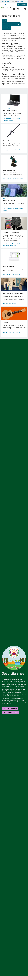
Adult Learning (6, 245)
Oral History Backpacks (11, 232)
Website (4, 198)
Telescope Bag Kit (9, 170)
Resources (11, 120)
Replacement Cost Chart (11, 71)
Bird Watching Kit (9, 200)
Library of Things (6, 150)
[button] (2, 4)
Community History (13, 245)
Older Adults (8, 118)
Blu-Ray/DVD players (10, 110)
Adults (4, 118)
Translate (21, 1)
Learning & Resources (19, 178)
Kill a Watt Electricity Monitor (13, 293)
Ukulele (5, 323)
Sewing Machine (8, 266)
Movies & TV (5, 120)
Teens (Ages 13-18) (16, 118)
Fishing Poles (7, 141)
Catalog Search (6, 108)
